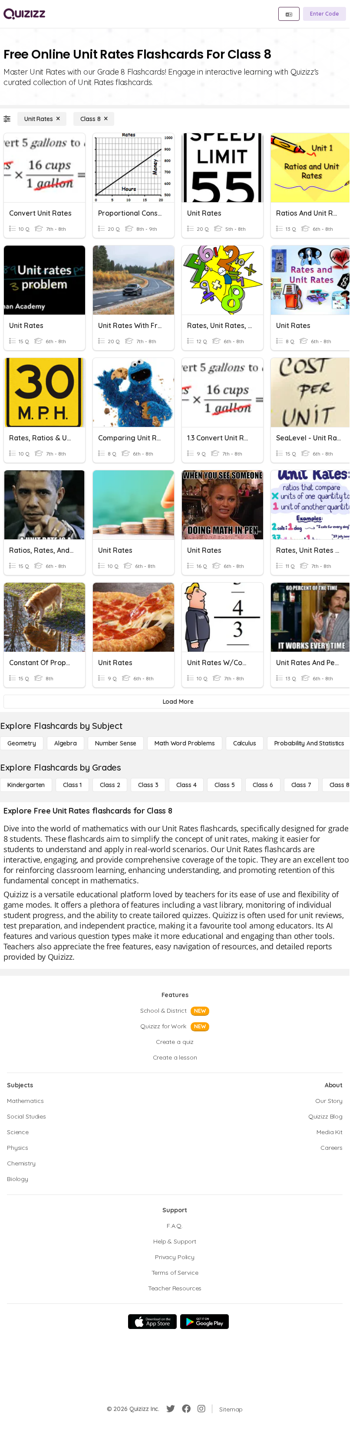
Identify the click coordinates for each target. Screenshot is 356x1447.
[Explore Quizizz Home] (24, 14)
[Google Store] (204, 1321)
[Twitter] (170, 1409)
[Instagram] (201, 1409)
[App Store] (152, 1321)
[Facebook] (186, 1409)
